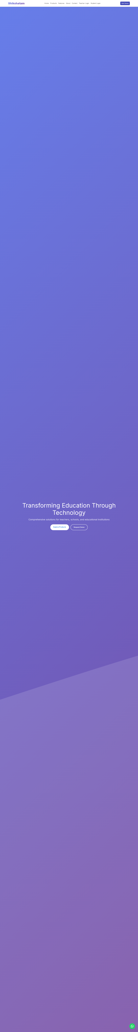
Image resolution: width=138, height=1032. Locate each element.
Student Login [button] (95, 3)
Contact (74, 3)
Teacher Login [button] (84, 3)
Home (46, 3)
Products (53, 3)
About (68, 3)
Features (61, 3)
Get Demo (125, 3)
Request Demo (79, 527)
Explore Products (59, 527)
